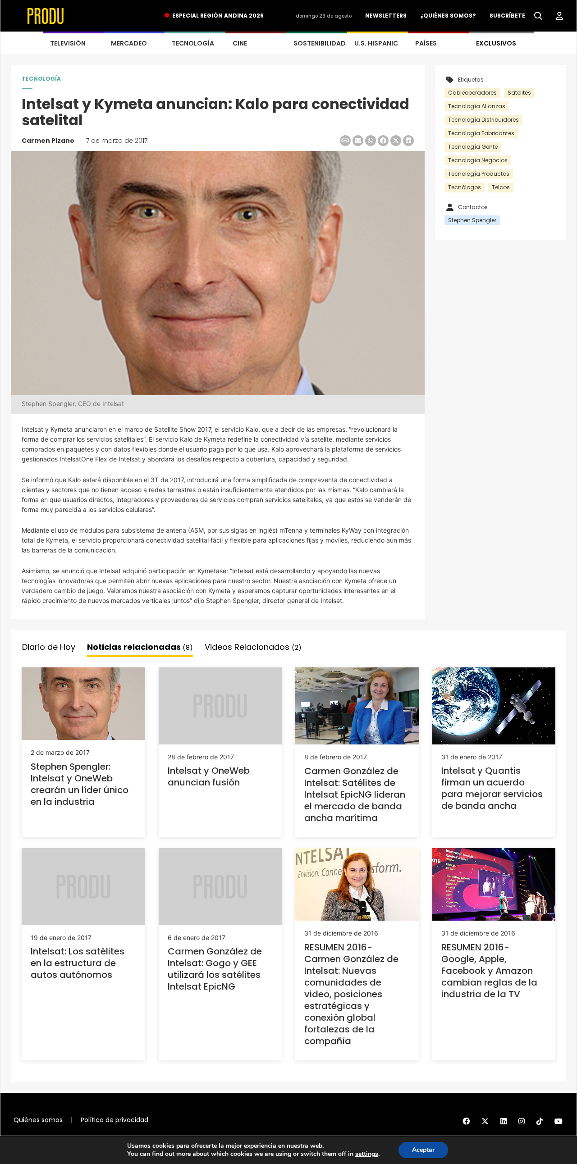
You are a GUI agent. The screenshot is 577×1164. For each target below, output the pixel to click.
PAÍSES (426, 43)
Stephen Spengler (472, 220)
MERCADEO (129, 43)
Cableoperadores (472, 92)
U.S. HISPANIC (376, 43)
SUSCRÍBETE (507, 15)
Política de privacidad (114, 1119)
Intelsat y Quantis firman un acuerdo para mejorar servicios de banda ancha (492, 788)
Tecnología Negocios (478, 160)
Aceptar (423, 1150)
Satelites (519, 92)
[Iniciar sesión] (559, 16)
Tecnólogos (464, 187)
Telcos (501, 187)
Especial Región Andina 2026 (218, 15)
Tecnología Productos (478, 174)
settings (366, 1154)
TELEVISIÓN (68, 43)
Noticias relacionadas (140, 647)
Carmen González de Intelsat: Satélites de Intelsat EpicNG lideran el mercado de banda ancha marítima (354, 794)
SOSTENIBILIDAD (319, 43)
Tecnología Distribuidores (483, 119)
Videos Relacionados (253, 647)
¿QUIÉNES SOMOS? (448, 15)
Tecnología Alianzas (476, 106)
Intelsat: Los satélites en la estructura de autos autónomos (77, 963)
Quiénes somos (38, 1119)
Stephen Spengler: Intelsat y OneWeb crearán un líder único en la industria (79, 784)
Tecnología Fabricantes (481, 133)
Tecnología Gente (473, 147)
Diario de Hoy (48, 647)
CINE (240, 43)
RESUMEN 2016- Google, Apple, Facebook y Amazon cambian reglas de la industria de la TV (489, 970)
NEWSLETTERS (386, 15)
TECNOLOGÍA (193, 43)
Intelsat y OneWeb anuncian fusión (209, 776)
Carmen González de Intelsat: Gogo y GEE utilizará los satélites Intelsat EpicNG (215, 969)
